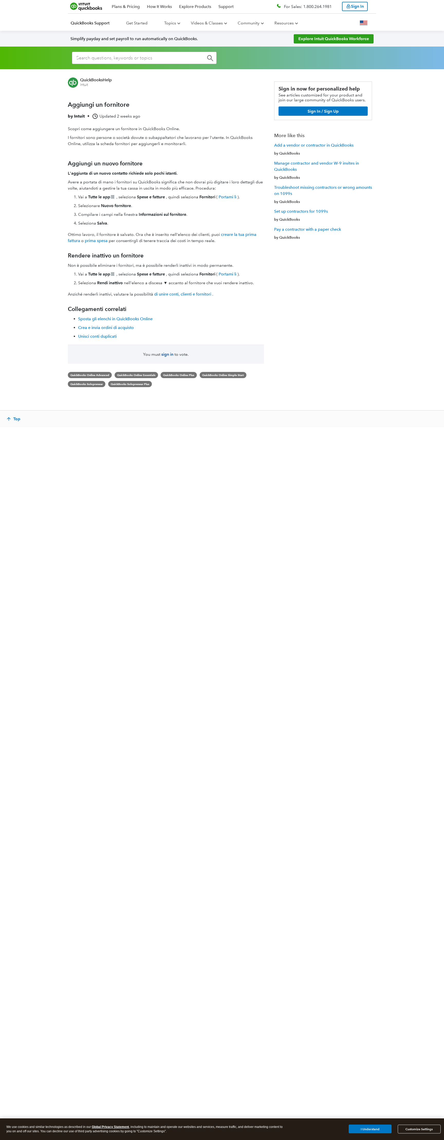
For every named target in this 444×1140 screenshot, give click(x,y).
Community (249, 23)
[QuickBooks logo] (86, 6)
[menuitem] (93, 23)
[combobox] (144, 58)
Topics (170, 23)
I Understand (370, 1129)
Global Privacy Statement (110, 1127)
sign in (167, 354)
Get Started (136, 23)
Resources (284, 23)
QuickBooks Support (90, 23)
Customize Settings (419, 1129)
